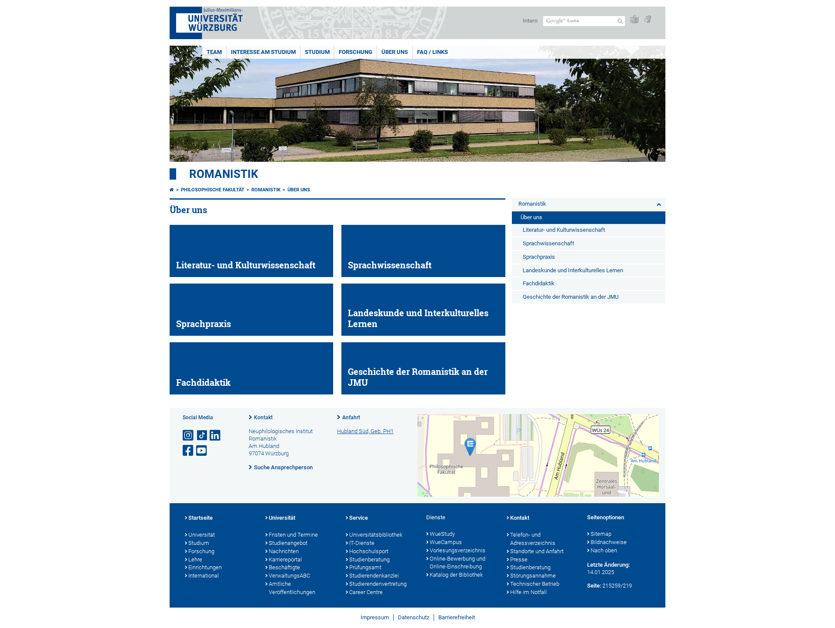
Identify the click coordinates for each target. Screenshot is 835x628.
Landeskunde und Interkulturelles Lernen (573, 270)
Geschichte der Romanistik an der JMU (570, 297)
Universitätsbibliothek (375, 534)
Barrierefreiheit (456, 617)
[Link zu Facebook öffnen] (189, 450)
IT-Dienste (361, 543)
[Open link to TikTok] (202, 435)
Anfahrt (351, 417)
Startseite (200, 517)
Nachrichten (284, 551)
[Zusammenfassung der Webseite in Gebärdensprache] (647, 19)
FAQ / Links (432, 52)
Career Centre (366, 592)
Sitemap (601, 534)
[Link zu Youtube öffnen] (202, 450)
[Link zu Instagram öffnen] (189, 435)
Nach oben (604, 550)
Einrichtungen (205, 567)
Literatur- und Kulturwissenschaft (564, 230)
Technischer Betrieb (534, 584)
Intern (530, 20)
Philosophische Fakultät (212, 190)
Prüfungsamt (365, 567)
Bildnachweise (609, 542)
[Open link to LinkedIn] (216, 435)
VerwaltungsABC (289, 575)
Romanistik (223, 173)
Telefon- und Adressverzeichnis (532, 538)
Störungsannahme (533, 575)
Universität (201, 534)
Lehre (195, 559)
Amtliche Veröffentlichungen (292, 588)
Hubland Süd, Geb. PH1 (365, 431)
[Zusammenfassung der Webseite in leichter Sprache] (634, 19)
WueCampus (446, 542)
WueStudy (442, 534)
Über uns (394, 52)
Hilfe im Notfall (528, 592)
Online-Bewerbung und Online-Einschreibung (457, 562)
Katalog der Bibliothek (456, 574)
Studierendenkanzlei (374, 575)
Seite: (594, 585)
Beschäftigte (284, 567)
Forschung (355, 52)
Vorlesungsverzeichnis (457, 550)
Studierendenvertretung (378, 584)
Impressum (375, 617)
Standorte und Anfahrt (537, 551)
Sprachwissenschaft (548, 243)
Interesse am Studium (263, 52)
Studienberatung (369, 559)
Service (358, 517)
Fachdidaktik (538, 283)
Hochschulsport (368, 551)
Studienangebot (288, 543)
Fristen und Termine (293, 534)
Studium (317, 52)
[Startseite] (172, 190)
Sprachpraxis (539, 257)
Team (214, 52)
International (203, 575)
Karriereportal (285, 559)
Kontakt (263, 417)
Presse (519, 559)
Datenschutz (413, 617)
